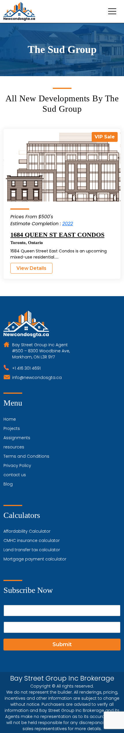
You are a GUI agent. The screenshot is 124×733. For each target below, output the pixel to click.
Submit (62, 644)
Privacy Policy (17, 465)
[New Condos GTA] (19, 11)
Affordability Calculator (26, 531)
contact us (14, 475)
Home (9, 419)
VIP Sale (105, 137)
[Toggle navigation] (112, 11)
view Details (31, 268)
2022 (67, 223)
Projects (11, 428)
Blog (8, 484)
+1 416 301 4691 (26, 368)
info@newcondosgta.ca (37, 377)
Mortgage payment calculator (34, 559)
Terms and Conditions (26, 456)
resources (13, 447)
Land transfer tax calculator (31, 550)
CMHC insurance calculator (31, 540)
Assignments (16, 438)
